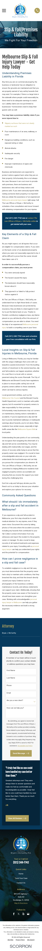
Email (9, 693)
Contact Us (21, 883)
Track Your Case (21, 878)
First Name (11, 670)
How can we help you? (15, 708)
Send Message (19, 753)
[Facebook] (14, 914)
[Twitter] (18, 914)
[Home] (20, 10)
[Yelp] (23, 914)
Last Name (11, 678)
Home (21, 874)
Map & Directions (21, 903)
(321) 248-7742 (21, 862)
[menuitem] (21, 633)
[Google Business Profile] (28, 914)
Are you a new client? (15, 700)
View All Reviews (15, 818)
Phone (9, 685)
